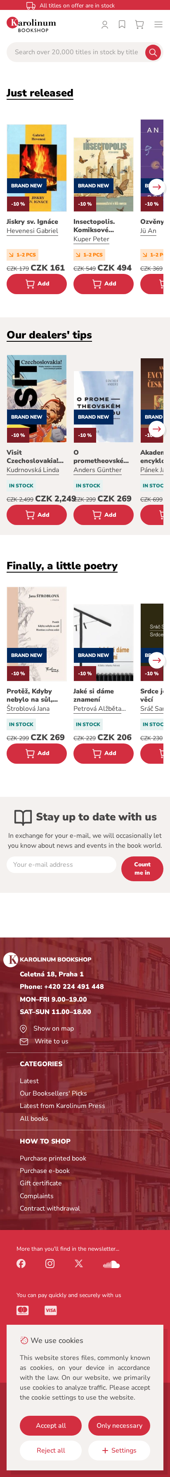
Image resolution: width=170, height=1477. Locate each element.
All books (34, 1118)
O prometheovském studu (101, 456)
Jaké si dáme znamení (93, 695)
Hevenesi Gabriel (32, 230)
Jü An (148, 230)
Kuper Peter (91, 239)
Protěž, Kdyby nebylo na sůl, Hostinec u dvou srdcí (33, 695)
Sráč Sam (154, 708)
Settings (124, 1450)
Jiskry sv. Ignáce (32, 222)
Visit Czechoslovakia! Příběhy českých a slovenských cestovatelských (36, 456)
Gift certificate (41, 1183)
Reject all (51, 1450)
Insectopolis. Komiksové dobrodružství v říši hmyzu (99, 226)
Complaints (37, 1196)
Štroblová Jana (28, 708)
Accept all (51, 1425)
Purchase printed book (53, 1158)
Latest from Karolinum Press (62, 1105)
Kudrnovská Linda (33, 470)
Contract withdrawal (50, 1208)
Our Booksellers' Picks (53, 1093)
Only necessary (119, 1425)
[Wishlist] (122, 24)
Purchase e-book (45, 1170)
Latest (29, 1081)
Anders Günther (97, 470)
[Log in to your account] (105, 24)
